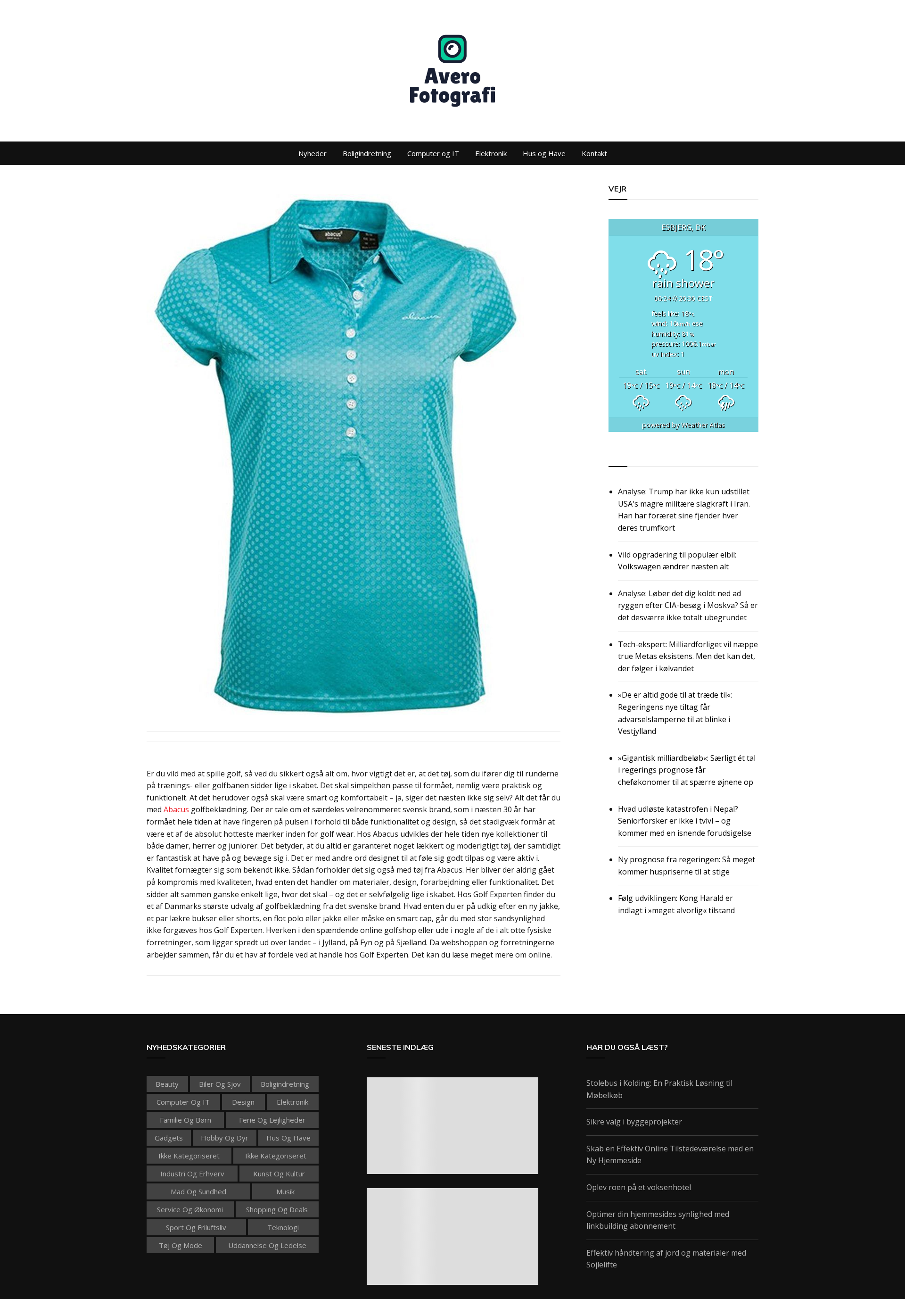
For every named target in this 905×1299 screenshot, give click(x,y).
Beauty (167, 1084)
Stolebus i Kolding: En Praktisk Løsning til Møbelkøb (659, 1089)
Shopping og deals (277, 1209)
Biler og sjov (220, 1084)
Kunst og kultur (279, 1173)
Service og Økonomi (190, 1209)
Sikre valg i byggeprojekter (634, 1121)
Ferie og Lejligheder (272, 1119)
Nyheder (312, 153)
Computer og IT (433, 153)
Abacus (176, 809)
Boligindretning (367, 153)
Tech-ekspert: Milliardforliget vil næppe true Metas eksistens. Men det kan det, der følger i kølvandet (688, 656)
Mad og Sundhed (198, 1191)
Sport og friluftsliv (196, 1227)
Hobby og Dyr (224, 1137)
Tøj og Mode (180, 1245)
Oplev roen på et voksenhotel (638, 1187)
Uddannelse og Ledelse (267, 1245)
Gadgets (169, 1137)
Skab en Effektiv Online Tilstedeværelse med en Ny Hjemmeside (670, 1154)
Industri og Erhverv (192, 1173)
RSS (616, 455)
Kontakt (594, 153)
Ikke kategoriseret (189, 1155)
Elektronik (491, 153)
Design (243, 1102)
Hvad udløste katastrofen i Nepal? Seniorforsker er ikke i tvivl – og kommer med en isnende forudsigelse (684, 821)
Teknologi (283, 1227)
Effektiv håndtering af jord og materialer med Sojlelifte (666, 1259)
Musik (285, 1191)
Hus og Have (544, 153)
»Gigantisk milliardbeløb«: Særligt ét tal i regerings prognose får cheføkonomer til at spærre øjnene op (687, 770)
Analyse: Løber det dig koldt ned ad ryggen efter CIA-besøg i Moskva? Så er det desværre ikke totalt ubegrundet (688, 605)
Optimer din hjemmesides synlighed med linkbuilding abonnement (657, 1220)
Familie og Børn (185, 1119)
